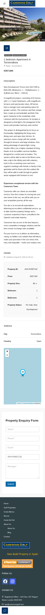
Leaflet (19, 403)
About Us (7, 524)
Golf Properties (10, 508)
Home (6, 503)
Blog (9, 532)
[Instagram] (13, 581)
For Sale (8, 55)
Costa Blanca (9, 512)
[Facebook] (5, 581)
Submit (11, 484)
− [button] (7, 355)
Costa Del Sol (9, 520)
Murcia (6, 516)
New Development (19, 55)
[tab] (7, 48)
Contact (7, 537)
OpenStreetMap (28, 403)
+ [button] (7, 351)
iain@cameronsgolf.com (14, 604)
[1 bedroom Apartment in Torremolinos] (23, 372)
